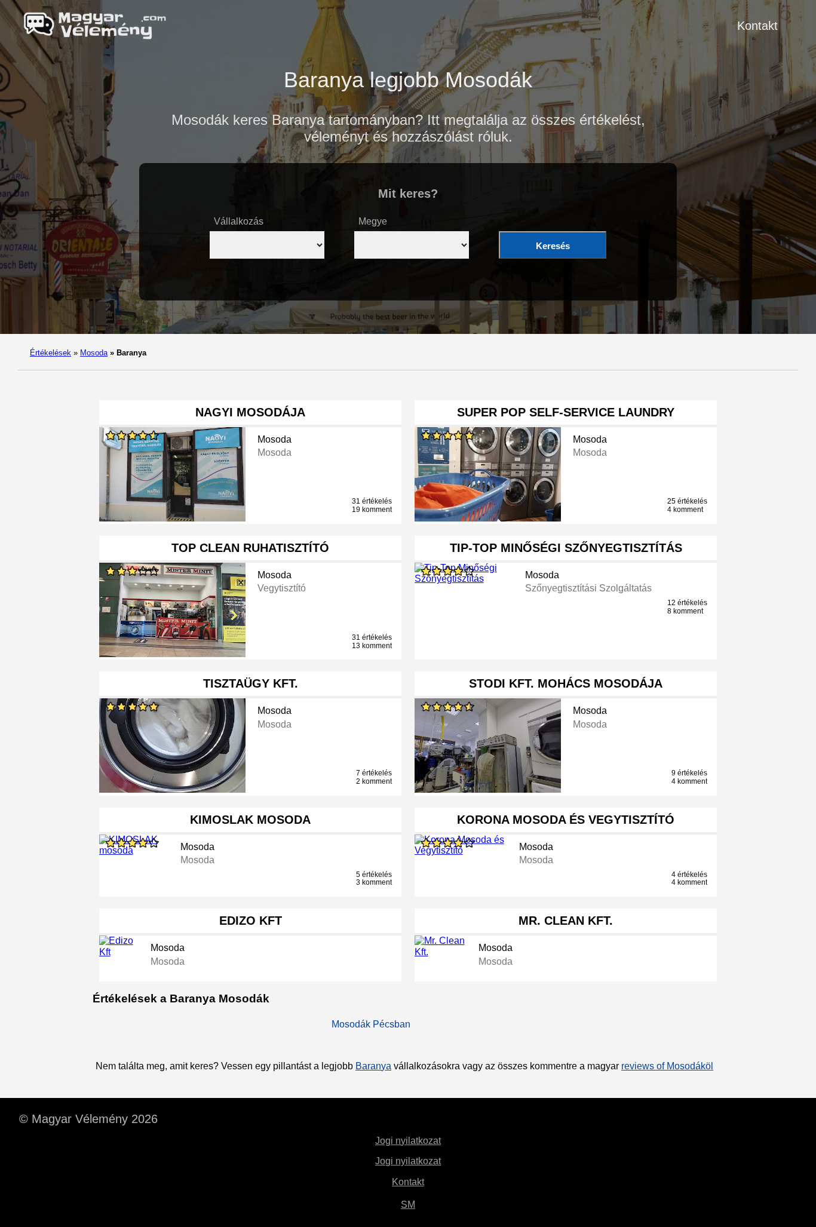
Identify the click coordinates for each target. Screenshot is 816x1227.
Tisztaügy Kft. (250, 683)
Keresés (553, 246)
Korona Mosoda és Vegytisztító (565, 819)
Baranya (373, 1066)
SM (408, 1205)
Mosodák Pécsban (371, 1024)
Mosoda (94, 352)
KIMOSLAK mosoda (250, 819)
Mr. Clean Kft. (566, 920)
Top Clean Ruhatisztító (250, 547)
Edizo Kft (250, 920)
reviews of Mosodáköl (667, 1066)
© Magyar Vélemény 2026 (88, 1118)
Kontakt (757, 25)
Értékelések (50, 352)
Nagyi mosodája (250, 412)
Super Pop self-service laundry (565, 412)
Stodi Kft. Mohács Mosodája (565, 683)
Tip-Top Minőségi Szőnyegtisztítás (566, 547)
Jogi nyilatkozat (408, 1141)
